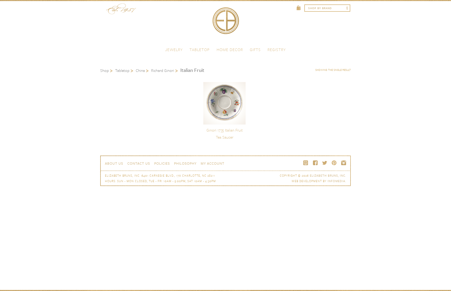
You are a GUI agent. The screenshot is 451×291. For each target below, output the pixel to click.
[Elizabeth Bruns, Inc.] (225, 23)
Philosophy (185, 163)
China (140, 70)
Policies (162, 163)
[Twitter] (324, 163)
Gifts (255, 49)
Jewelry (174, 49)
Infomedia (336, 181)
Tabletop (199, 49)
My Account (212, 163)
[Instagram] (343, 163)
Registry (277, 49)
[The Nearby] (306, 163)
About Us (114, 163)
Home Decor (230, 49)
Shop (104, 70)
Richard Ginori (162, 70)
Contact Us (138, 163)
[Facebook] (315, 163)
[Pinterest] (334, 163)
